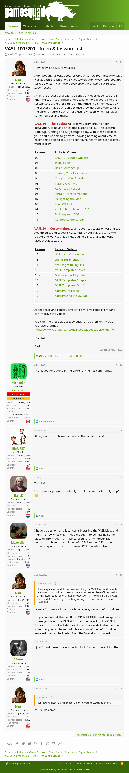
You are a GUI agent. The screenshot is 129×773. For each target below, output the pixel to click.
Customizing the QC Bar (71, 296)
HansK (18, 495)
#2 (121, 364)
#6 (121, 574)
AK (28, 464)
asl (65, 54)
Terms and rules (84, 763)
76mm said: (43, 697)
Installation (62, 163)
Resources (67, 26)
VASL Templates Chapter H (73, 280)
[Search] (120, 26)
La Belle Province (21, 414)
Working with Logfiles (69, 265)
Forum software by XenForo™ (64, 769)
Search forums (27, 32)
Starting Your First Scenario (73, 173)
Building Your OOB (67, 214)
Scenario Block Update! (70, 275)
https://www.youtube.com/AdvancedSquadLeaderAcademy (74, 330)
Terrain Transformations (71, 194)
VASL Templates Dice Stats (72, 285)
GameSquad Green (19, 763)
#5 (121, 524)
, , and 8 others (63, 355)
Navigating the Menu (69, 199)
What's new (31, 26)
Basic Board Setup (67, 168)
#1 (121, 61)
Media (49, 26)
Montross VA (23, 558)
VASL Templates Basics (70, 270)
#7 (121, 641)
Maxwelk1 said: (45, 583)
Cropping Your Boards (69, 178)
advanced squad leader (49, 54)
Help (115, 763)
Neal (10, 54)
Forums (12, 26)
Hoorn (27, 511)
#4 (121, 477)
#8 (121, 688)
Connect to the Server (69, 220)
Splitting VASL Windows (70, 254)
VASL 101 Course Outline (71, 158)
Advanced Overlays (68, 188)
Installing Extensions (69, 259)
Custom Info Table (67, 291)
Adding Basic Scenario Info (72, 209)
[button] (41, 26)
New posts (11, 32)
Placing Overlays (66, 183)
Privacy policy (103, 763)
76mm (18, 659)
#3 (121, 430)
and (47, 421)
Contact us (66, 763)
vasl (71, 54)
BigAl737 (18, 448)
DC (28, 675)
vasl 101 (80, 54)
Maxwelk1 (18, 542)
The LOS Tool (63, 204)
